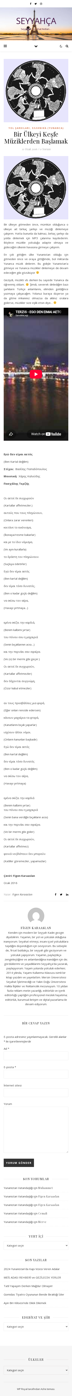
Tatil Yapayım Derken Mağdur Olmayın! (28, 1286)
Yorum (8, 1104)
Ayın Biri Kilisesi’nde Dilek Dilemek (25, 1303)
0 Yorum (45, 149)
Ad (6, 1048)
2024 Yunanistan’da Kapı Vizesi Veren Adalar (32, 1269)
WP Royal (22, 1389)
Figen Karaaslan (22, 894)
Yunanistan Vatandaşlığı (18, 1188)
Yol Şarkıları (19, 128)
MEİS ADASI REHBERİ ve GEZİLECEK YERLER (32, 1277)
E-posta (10, 1067)
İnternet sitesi (13, 1085)
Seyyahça (36, 21)
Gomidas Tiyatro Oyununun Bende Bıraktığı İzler (34, 1294)
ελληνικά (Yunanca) (48, 128)
